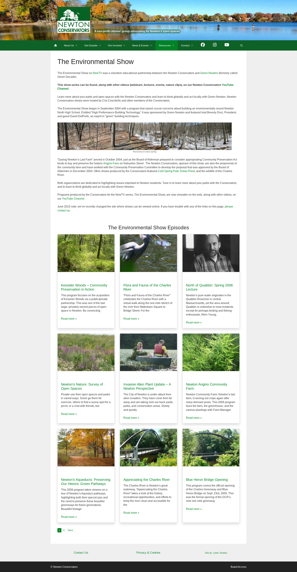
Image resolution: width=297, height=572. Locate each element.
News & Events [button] (140, 45)
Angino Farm (111, 163)
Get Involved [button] (115, 45)
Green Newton (209, 73)
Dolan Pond (187, 171)
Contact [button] (185, 45)
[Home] (55, 45)
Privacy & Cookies (148, 552)
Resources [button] (165, 45)
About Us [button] (69, 45)
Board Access (238, 566)
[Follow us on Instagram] (215, 45)
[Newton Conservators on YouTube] (227, 45)
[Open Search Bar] (241, 45)
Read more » (69, 318)
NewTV (97, 73)
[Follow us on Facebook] (203, 45)
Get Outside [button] (90, 45)
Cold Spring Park (168, 171)
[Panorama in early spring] (144, 148)
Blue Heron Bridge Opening (207, 480)
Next (70, 530)
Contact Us (81, 552)
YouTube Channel (73, 198)
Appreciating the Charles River (146, 480)
